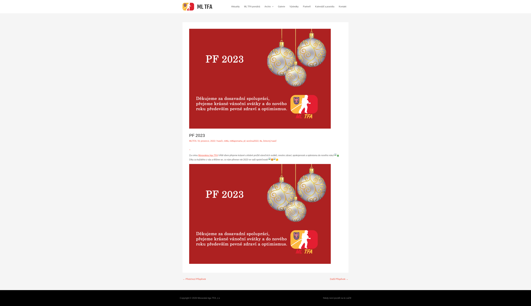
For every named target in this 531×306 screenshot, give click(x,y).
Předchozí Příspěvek (194, 279)
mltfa (226, 141)
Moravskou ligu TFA (208, 155)
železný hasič (270, 141)
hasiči (220, 141)
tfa (261, 141)
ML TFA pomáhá (252, 6)
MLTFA (192, 141)
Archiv (268, 6)
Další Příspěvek (339, 279)
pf (244, 141)
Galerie (281, 6)
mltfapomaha (236, 141)
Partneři (307, 6)
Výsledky (294, 6)
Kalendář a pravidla (324, 6)
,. (189, 149)
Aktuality (235, 6)
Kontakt (342, 6)
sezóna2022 (252, 141)
